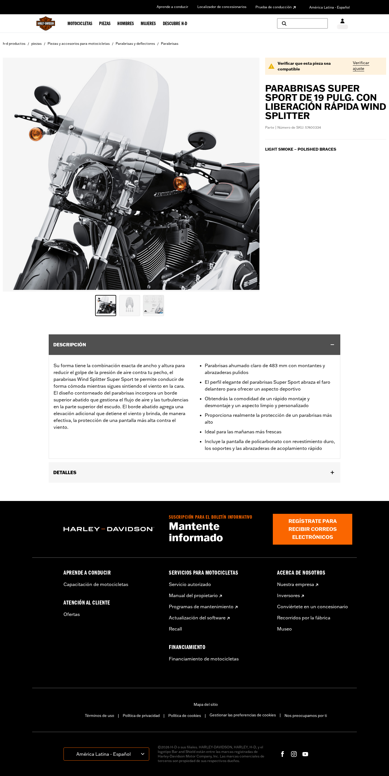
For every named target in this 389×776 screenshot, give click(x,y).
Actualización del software (197, 618)
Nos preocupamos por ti (305, 715)
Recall (175, 629)
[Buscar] (302, 23)
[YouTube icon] (305, 754)
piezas (36, 43)
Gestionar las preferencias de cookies (243, 715)
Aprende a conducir (172, 7)
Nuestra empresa (295, 584)
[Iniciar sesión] (342, 23)
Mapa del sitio (206, 704)
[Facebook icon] (282, 754)
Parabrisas (169, 43)
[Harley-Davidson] (112, 529)
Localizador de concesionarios (221, 7)
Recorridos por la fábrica (303, 618)
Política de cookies (184, 715)
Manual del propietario (193, 595)
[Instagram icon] (293, 754)
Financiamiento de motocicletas (204, 659)
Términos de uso (99, 715)
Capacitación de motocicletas (96, 584)
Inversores (288, 595)
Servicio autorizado (190, 584)
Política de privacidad (141, 715)
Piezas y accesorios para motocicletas (79, 43)
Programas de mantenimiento (201, 606)
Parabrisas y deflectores (135, 43)
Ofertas (72, 614)
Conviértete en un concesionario (312, 606)
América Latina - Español (329, 7)
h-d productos (14, 43)
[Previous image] (14, 174)
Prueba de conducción (273, 7)
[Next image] (248, 174)
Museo (284, 629)
